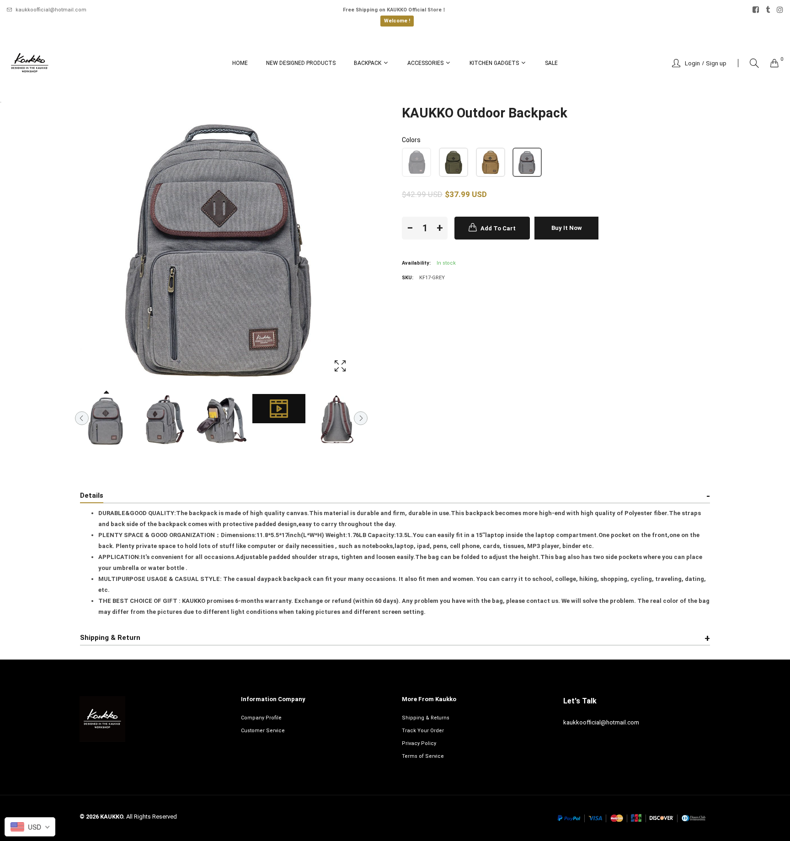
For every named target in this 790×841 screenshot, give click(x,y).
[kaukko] (30, 63)
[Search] (754, 63)
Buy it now (566, 227)
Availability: (416, 263)
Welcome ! (397, 21)
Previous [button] (82, 418)
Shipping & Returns (425, 718)
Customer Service (263, 731)
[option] (106, 420)
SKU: (407, 278)
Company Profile (261, 718)
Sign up (716, 63)
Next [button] (361, 418)
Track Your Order (423, 731)
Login (692, 63)
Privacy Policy (419, 743)
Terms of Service (423, 756)
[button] (416, 162)
